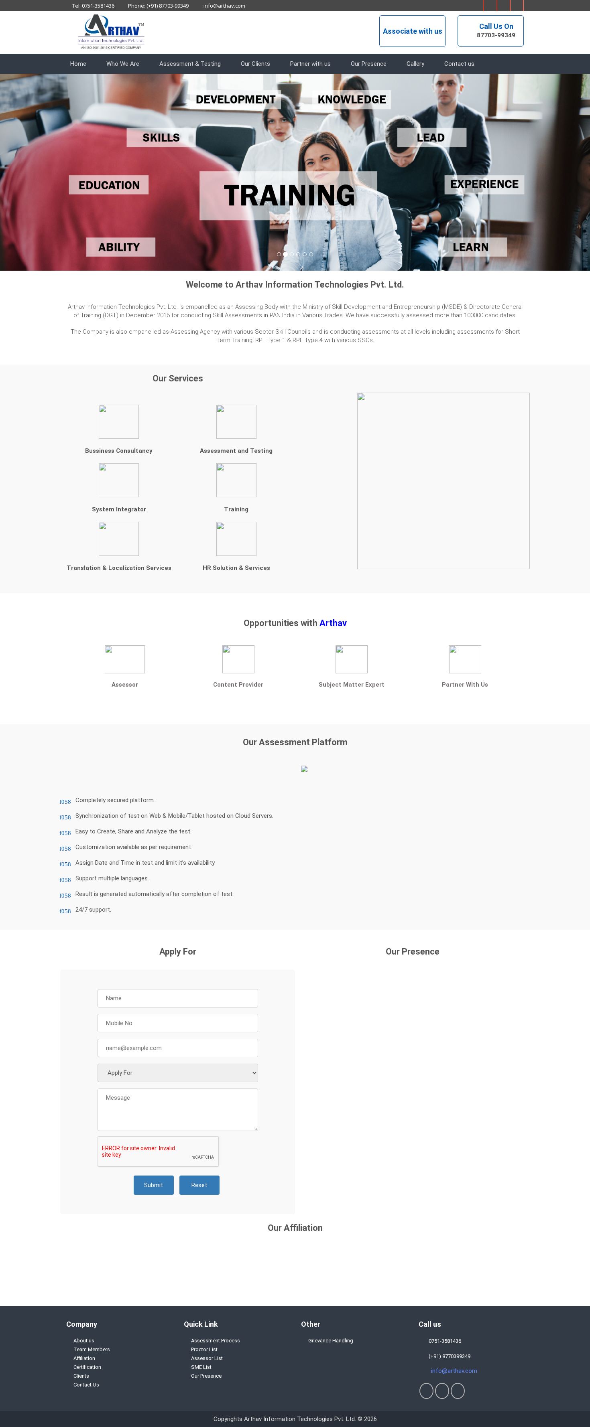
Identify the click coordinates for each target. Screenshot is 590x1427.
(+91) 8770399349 (448, 1356)
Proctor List (204, 1349)
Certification (87, 1367)
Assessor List (207, 1358)
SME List (201, 1367)
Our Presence (369, 63)
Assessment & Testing (190, 63)
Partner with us (310, 63)
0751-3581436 (443, 1341)
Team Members (91, 1349)
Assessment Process (215, 1341)
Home (78, 63)
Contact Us (86, 1385)
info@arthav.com (223, 5)
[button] (44, 172)
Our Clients (255, 63)
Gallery (415, 63)
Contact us (459, 63)
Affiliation (84, 1358)
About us (83, 1341)
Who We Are (122, 63)
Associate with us (412, 31)
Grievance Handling (330, 1341)
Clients (81, 1376)
